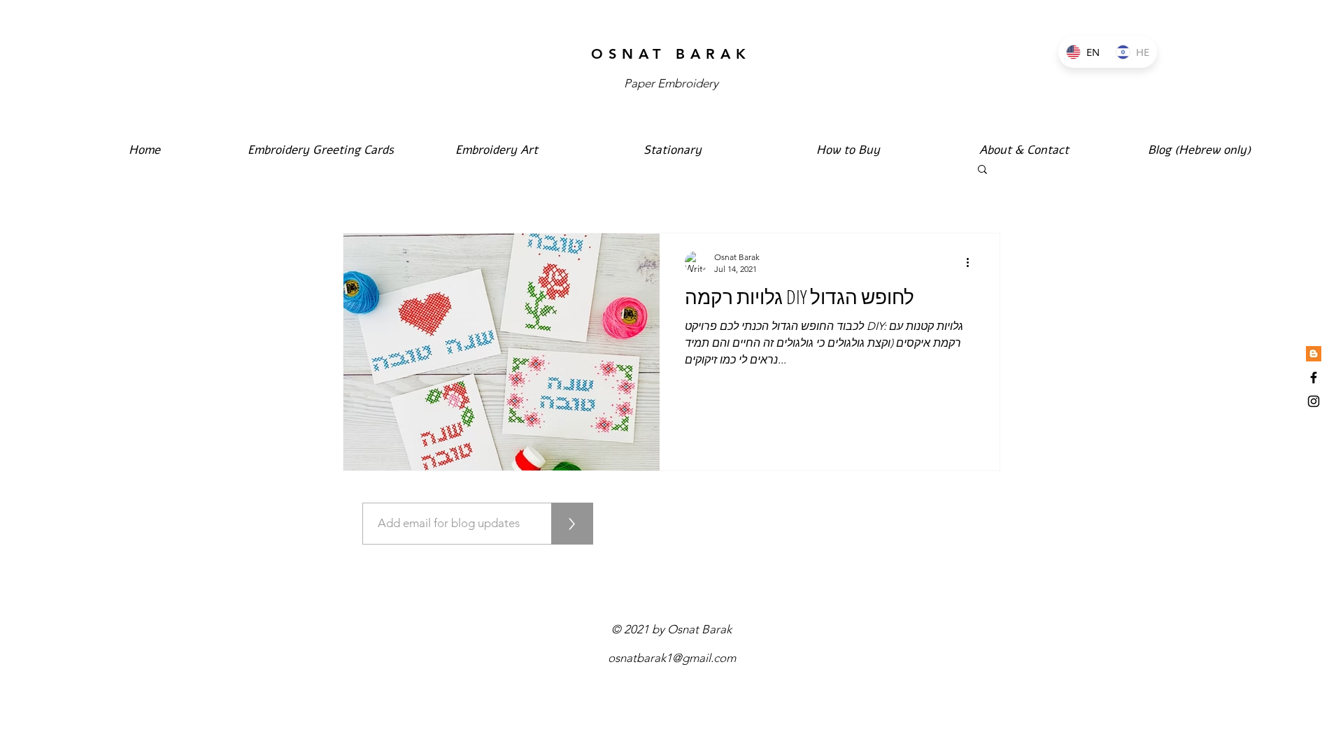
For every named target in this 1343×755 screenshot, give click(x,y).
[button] (982, 170)
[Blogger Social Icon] (1313, 353)
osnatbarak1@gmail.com (672, 658)
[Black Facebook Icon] (1313, 377)
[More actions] (972, 262)
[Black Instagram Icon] (1313, 401)
